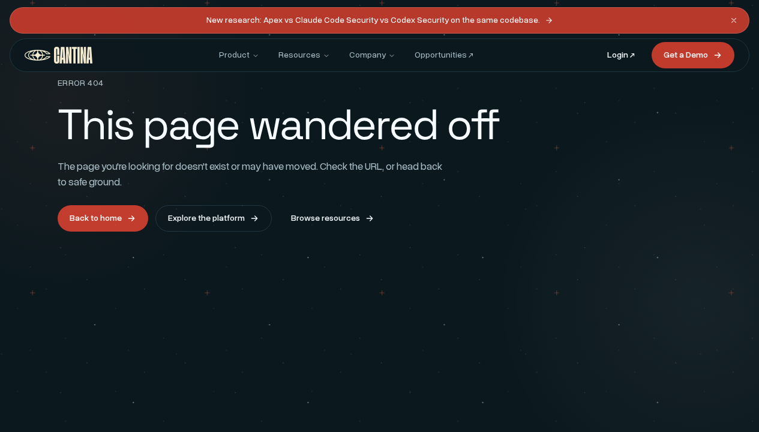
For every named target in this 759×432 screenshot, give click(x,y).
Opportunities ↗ (444, 55)
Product (234, 55)
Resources (299, 55)
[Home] (58, 55)
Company (367, 55)
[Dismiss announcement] (734, 20)
